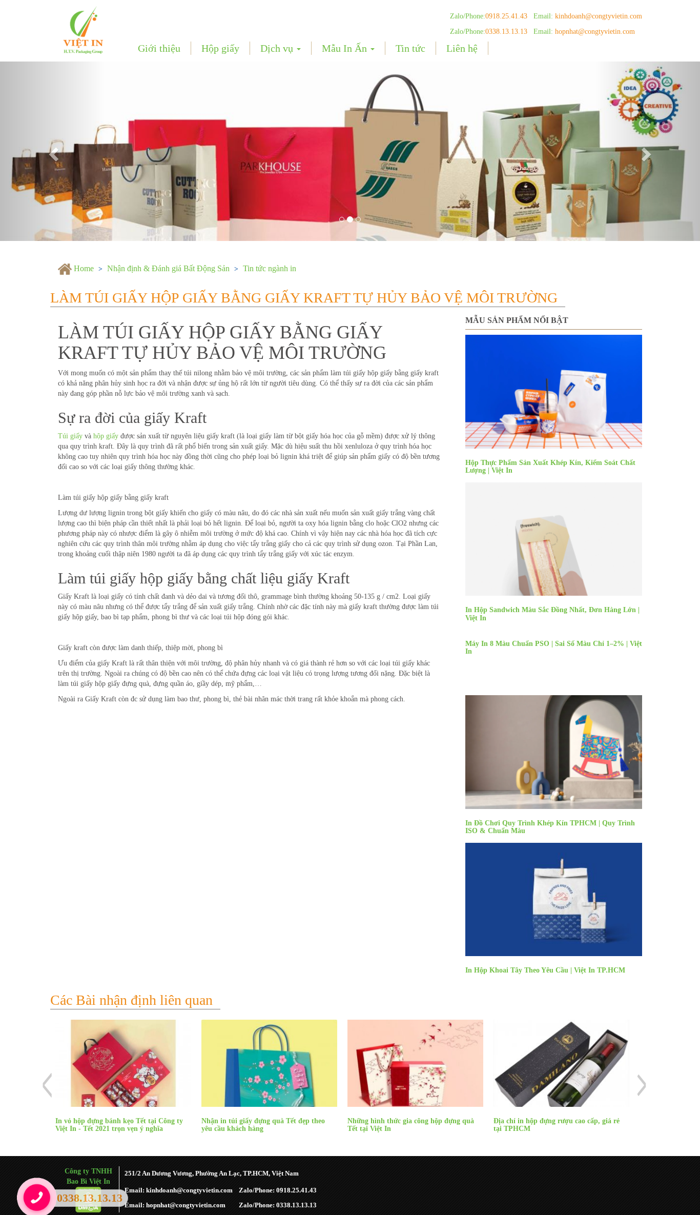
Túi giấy (70, 436)
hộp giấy (105, 436)
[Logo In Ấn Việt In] (84, 29)
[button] (52, 151)
